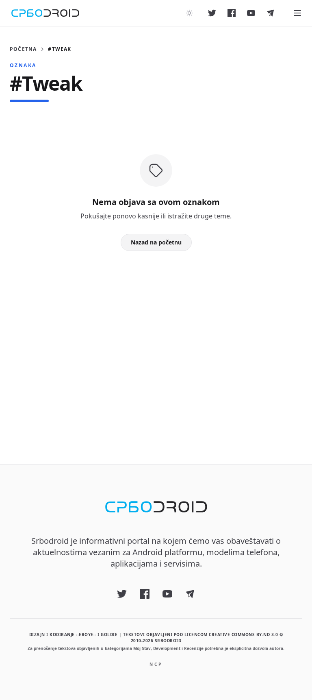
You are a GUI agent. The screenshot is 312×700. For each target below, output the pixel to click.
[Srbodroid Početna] (45, 13)
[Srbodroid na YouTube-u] (251, 13)
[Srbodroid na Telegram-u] (271, 13)
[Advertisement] (156, 344)
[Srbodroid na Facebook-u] (231, 13)
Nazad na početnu (156, 242)
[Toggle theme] (189, 13)
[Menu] (297, 13)
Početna (23, 49)
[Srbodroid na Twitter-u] (212, 13)
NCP (156, 664)
